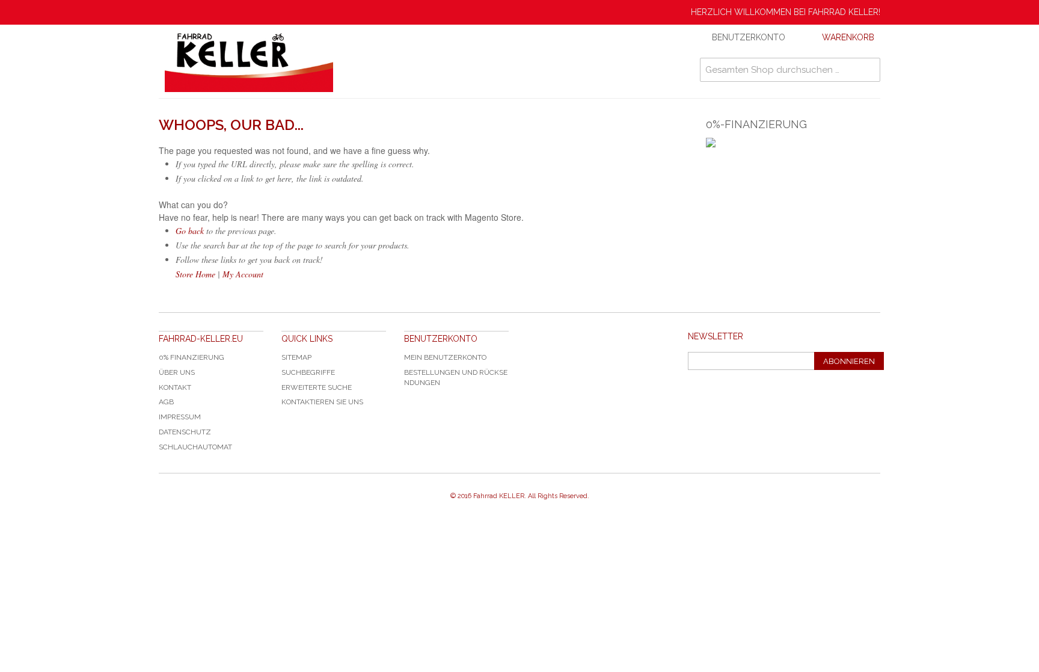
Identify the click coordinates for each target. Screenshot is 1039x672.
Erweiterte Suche (316, 387)
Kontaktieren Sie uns (322, 402)
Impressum (180, 417)
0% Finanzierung (191, 357)
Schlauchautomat (195, 447)
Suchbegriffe (308, 372)
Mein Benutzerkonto (445, 357)
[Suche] (868, 70)
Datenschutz (185, 432)
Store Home (195, 274)
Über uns (177, 372)
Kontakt (175, 387)
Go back (190, 230)
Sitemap (296, 357)
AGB (166, 402)
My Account (242, 274)
